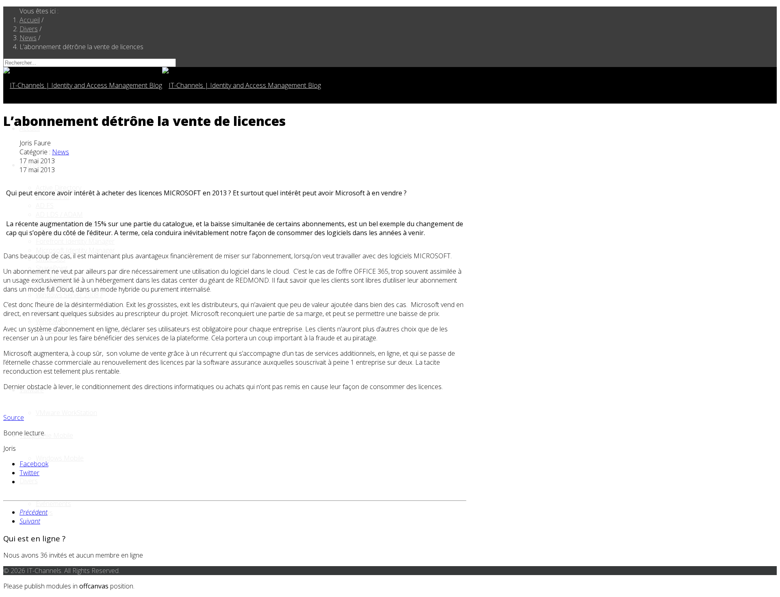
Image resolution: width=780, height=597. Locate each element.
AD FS (45, 205)
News (60, 151)
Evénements (53, 503)
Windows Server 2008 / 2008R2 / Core (69, 299)
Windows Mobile (60, 458)
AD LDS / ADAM (59, 214)
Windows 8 (51, 321)
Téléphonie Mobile (46, 435)
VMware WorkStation (66, 412)
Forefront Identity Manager (75, 241)
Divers (29, 480)
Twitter (29, 472)
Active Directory (58, 187)
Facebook (34, 463)
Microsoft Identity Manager (75, 250)
